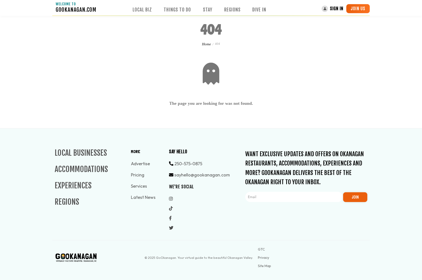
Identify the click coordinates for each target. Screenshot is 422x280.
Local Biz (142, 10)
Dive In (259, 10)
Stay (207, 10)
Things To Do (177, 10)
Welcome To (66, 4)
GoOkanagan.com (76, 9)
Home (206, 44)
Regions (232, 10)
